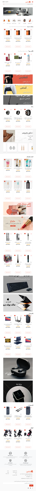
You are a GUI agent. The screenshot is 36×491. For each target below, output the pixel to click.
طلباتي (8, 472)
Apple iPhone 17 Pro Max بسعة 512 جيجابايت (28, 38)
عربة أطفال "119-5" (28, 438)
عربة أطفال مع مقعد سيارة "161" (8, 439)
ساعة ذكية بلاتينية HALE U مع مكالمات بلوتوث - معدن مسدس (28, 118)
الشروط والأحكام (15, 472)
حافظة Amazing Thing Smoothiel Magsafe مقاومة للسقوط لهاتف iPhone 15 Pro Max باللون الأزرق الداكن (28, 416)
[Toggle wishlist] (31, 29)
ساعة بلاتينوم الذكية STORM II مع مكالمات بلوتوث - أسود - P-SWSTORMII (18, 118)
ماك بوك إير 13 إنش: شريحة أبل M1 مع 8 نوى (8, 324)
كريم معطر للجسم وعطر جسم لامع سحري (18, 168)
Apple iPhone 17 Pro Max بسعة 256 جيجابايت (18, 38)
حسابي (8, 470)
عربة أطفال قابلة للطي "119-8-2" (18, 439)
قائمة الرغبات (7, 473)
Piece (31, 36)
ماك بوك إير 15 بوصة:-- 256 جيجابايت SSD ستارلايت (8, 346)
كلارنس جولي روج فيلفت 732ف (7, 63)
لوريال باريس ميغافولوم (18, 242)
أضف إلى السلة (28, 46)
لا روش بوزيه (28, 62)
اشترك (31, 485)
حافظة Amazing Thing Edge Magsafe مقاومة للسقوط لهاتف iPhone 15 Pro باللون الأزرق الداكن (8, 416)
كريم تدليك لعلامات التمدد (7, 168)
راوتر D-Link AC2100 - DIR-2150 (18, 324)
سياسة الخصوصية (15, 470)
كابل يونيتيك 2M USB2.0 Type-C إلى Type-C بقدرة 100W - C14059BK (18, 416)
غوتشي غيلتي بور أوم (18, 62)
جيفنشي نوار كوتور (7, 242)
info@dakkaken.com (23, 478)
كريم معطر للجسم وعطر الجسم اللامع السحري (28, 168)
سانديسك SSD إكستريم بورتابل (28, 324)
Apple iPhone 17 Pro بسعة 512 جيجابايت (8, 38)
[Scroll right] (32, 21)
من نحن (16, 473)
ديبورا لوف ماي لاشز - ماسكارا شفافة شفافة (28, 242)
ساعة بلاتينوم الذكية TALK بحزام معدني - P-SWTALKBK (8, 118)
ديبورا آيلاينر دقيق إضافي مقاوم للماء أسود (28, 264)
